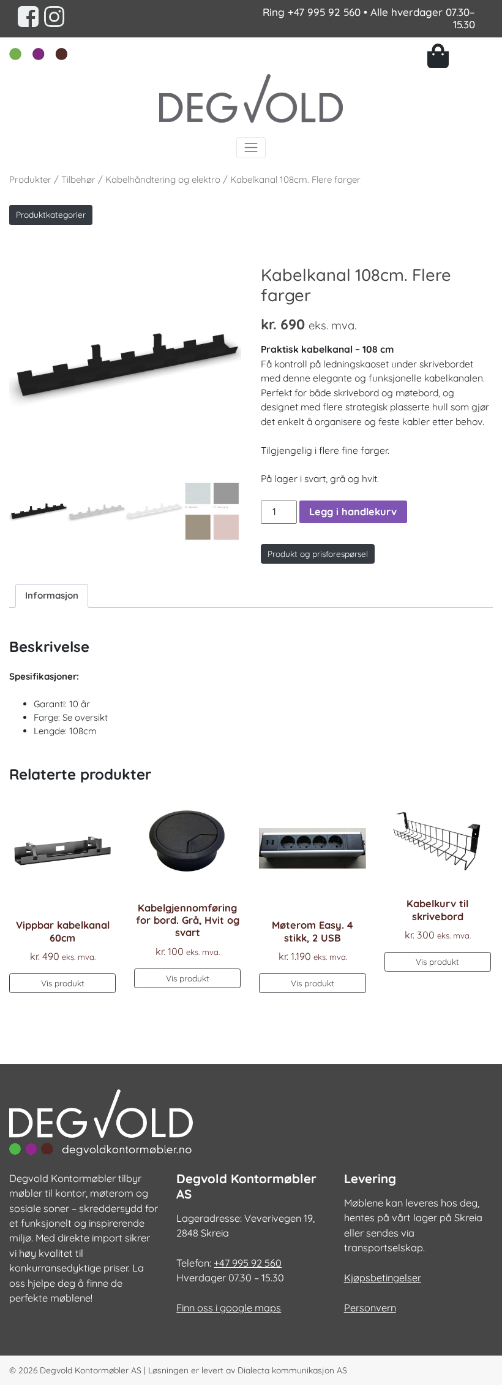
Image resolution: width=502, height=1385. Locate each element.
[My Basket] (460, 55)
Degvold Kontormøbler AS (90, 1370)
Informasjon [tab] (51, 595)
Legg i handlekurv (353, 511)
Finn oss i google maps (228, 1308)
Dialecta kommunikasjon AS (292, 1370)
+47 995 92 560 (324, 12)
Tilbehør (78, 179)
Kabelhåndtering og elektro (162, 179)
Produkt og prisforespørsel (318, 553)
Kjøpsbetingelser (382, 1278)
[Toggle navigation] (251, 147)
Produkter (30, 179)
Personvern (370, 1308)
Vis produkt (62, 983)
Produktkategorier (51, 214)
